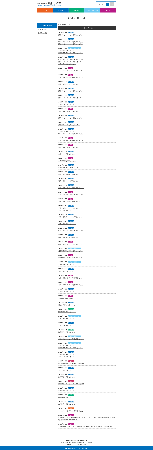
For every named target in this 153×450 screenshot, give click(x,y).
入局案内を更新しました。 (67, 51)
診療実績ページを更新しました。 (69, 125)
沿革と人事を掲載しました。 (67, 305)
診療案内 (76, 10)
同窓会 (108, 10)
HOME (60, 24)
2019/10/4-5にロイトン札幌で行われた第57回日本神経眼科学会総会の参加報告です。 (86, 426)
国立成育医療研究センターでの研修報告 (71, 363)
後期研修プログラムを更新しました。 (70, 53)
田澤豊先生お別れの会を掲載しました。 (71, 258)
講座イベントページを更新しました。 (70, 35)
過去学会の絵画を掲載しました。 (69, 298)
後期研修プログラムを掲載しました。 (70, 348)
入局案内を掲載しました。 (67, 345)
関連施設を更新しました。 (67, 312)
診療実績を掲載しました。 (67, 390)
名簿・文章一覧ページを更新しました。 (71, 70)
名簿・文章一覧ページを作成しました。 (71, 285)
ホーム (45, 10)
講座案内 (60, 10)
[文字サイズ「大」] (112, 4)
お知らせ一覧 (42, 33)
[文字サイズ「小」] (108, 4)
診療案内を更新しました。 (67, 332)
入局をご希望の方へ (92, 10)
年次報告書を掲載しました (67, 161)
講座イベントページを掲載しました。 (70, 118)
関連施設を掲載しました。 (67, 397)
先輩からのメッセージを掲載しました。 (71, 339)
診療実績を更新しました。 (67, 354)
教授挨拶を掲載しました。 (67, 404)
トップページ (42, 29)
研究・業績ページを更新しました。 (69, 181)
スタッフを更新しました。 (67, 64)
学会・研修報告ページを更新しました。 (71, 42)
